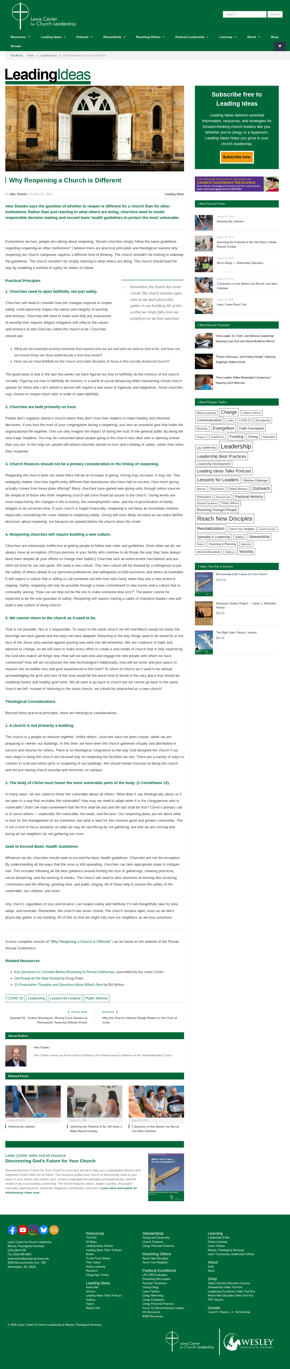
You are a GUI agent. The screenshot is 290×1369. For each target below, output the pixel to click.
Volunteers (246, 544)
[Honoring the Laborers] (33, 1104)
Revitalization (210, 528)
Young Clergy (150, 1287)
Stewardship (112, 37)
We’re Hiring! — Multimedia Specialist (240, 263)
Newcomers (217, 489)
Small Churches (267, 529)
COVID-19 (15, 998)
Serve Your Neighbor (242, 529)
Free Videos (93, 1262)
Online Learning (95, 1266)
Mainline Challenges (256, 480)
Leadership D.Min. (219, 1237)
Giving (253, 437)
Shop (275, 37)
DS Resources (151, 1312)
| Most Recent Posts (211, 203)
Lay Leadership (206, 447)
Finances (201, 437)
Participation (204, 497)
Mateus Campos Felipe (152, 162)
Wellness (230, 552)
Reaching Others (148, 37)
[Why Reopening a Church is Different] (94, 129)
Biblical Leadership (206, 413)
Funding (236, 436)
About (251, 37)
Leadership (36, 998)
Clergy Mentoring (152, 1295)
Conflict (230, 420)
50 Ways (91, 1241)
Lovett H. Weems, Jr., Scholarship (229, 1312)
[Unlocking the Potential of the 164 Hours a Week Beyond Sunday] (94, 1104)
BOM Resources (152, 1316)
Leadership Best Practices (221, 456)
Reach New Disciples (224, 519)
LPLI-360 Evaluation (154, 1275)
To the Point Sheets (98, 1258)
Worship (246, 551)
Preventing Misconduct (156, 1279)
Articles (90, 1291)
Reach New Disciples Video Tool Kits (230, 1295)
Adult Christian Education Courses (229, 1283)
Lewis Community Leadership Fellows (231, 1254)
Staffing (239, 537)
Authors (91, 1299)
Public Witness (96, 998)
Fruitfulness (217, 437)
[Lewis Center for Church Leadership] (43, 15)
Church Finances (152, 1241)
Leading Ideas (51, 37)
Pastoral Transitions (207, 503)
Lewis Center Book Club (231, 304)
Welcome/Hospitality (208, 552)
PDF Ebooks (216, 1299)
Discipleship (262, 420)
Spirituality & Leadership (213, 537)
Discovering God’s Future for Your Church (50, 1160)
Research (92, 1270)
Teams (200, 544)
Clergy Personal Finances (158, 1245)
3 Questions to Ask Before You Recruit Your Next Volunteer (247, 286)
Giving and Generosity (156, 1237)
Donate (16, 46)
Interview (269, 437)
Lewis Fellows (151, 1291)
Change (229, 412)
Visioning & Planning (222, 544)
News (211, 1270)
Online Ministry (238, 489)
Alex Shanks (18, 194)
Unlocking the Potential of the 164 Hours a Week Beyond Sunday (247, 244)
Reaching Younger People (217, 510)
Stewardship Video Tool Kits (225, 1287)
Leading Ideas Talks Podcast (224, 471)
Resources (18, 37)
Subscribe (92, 1287)
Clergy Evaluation (153, 1299)
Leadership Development (214, 463)
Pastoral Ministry (249, 497)
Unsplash (174, 162)
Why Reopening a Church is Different (80, 942)
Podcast (82, 37)
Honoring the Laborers (21, 1126)
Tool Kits (91, 1237)
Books (90, 1254)
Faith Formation (251, 428)
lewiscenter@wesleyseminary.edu (28, 1258)
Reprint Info (93, 1308)
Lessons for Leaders (65, 998)
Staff (211, 1266)
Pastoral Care (223, 497)
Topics (90, 1303)
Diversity (202, 428)
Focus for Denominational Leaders (163, 1308)
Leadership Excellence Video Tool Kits (231, 1291)
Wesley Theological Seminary (26, 1246)
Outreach (261, 488)
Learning (225, 37)
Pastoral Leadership (189, 37)
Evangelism (223, 428)
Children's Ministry (251, 413)
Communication (209, 420)
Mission (201, 489)
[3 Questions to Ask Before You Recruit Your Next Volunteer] (156, 1104)
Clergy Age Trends (97, 1275)
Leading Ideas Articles (99, 1245)
